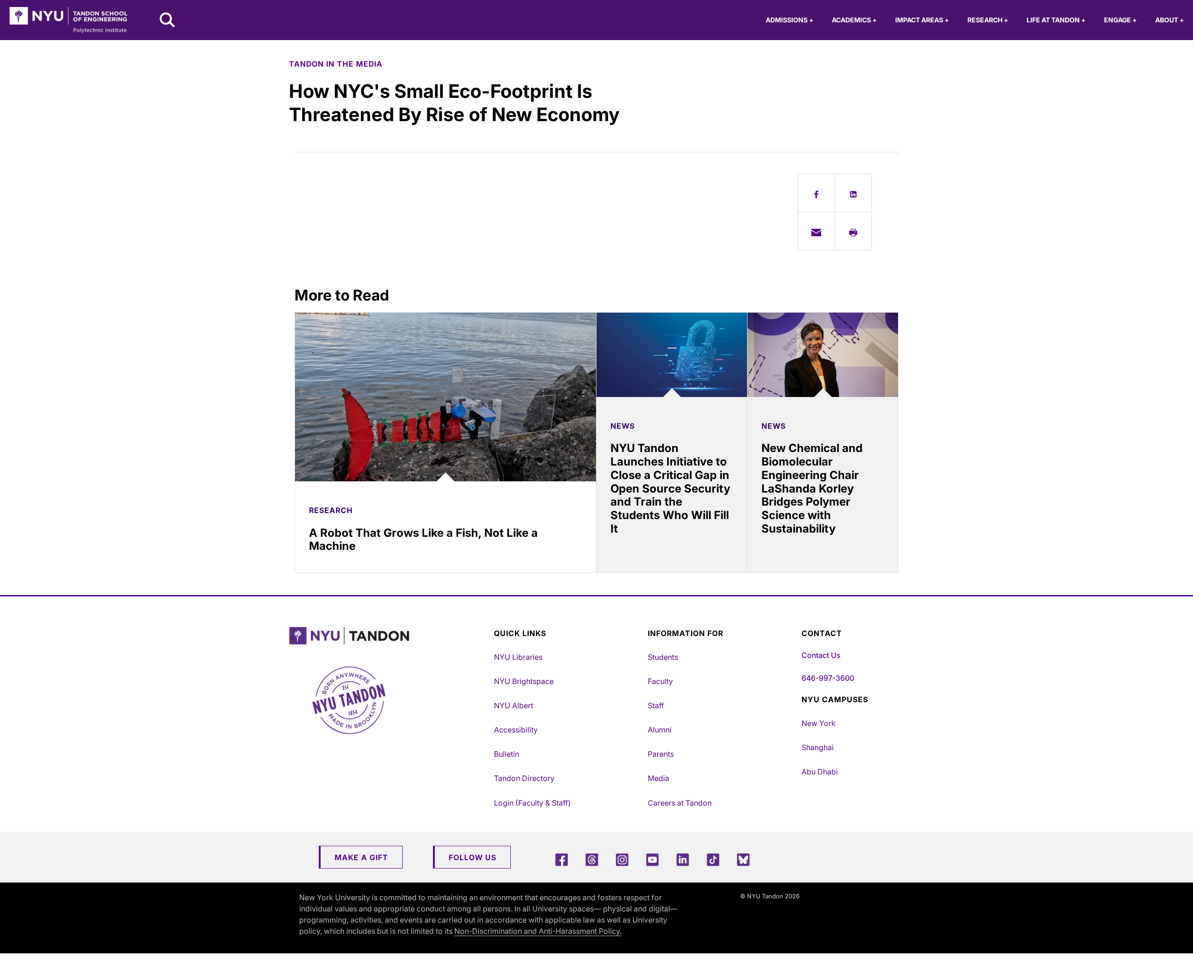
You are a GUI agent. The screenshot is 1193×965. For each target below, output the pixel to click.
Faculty (660, 681)
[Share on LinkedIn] (853, 193)
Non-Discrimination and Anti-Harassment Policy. (538, 931)
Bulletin (506, 754)
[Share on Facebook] (816, 193)
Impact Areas (922, 20)
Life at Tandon (1056, 20)
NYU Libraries (518, 657)
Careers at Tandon (680, 803)
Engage (1120, 20)
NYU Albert (513, 705)
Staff (656, 705)
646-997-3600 (828, 678)
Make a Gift (361, 857)
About (1169, 20)
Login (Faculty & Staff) (532, 803)
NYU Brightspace (524, 681)
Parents (661, 754)
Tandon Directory (524, 778)
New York (819, 723)
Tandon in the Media (336, 63)
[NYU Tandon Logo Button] (389, 636)
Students (663, 657)
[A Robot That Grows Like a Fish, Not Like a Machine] (445, 397)
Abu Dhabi (820, 771)
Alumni (660, 729)
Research (987, 20)
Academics (854, 20)
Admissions (789, 20)
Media (658, 778)
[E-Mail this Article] (816, 231)
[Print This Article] (853, 231)
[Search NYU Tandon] (168, 21)
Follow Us (472, 857)
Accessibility (516, 729)
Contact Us (821, 655)
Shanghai (818, 747)
